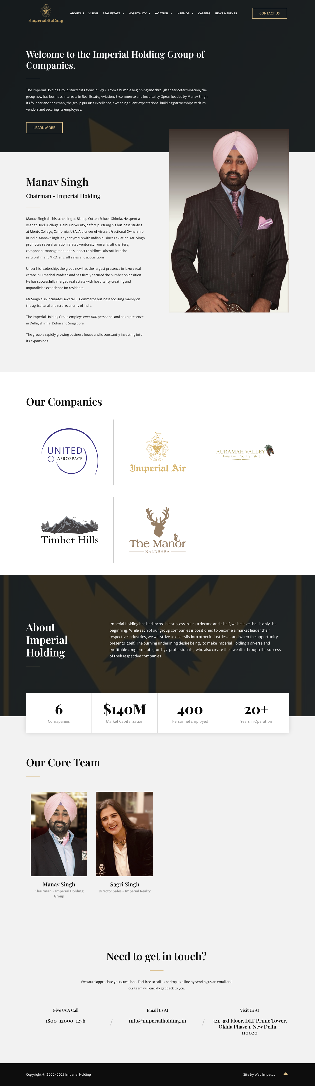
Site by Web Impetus (259, 1074)
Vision (93, 13)
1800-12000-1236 (65, 1020)
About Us (77, 13)
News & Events (226, 13)
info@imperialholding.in (157, 1020)
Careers (204, 13)
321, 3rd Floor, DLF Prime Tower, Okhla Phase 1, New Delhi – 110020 (249, 1026)
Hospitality (137, 13)
